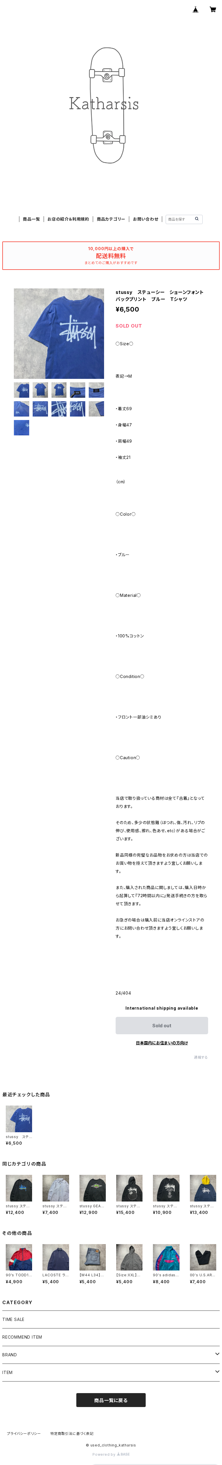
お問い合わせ (145, 219)
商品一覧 (31, 219)
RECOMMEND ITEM (22, 1337)
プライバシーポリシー (24, 1433)
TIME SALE (13, 1319)
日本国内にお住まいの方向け (162, 1042)
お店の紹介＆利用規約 (68, 219)
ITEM (7, 1372)
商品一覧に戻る (111, 1400)
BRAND (9, 1354)
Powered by (104, 1454)
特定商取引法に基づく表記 (72, 1433)
